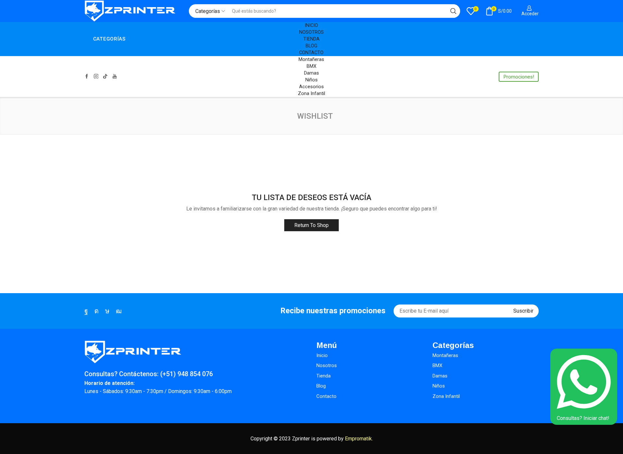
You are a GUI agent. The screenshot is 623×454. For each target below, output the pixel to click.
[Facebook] (86, 76)
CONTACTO (311, 52)
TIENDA (311, 39)
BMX (311, 66)
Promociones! (518, 77)
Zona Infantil (311, 93)
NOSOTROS (311, 32)
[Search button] (453, 11)
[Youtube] (114, 76)
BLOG (311, 46)
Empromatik (358, 439)
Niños (311, 80)
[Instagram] (96, 76)
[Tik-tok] (105, 76)
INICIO (311, 25)
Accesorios (311, 87)
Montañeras (311, 59)
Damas (311, 73)
